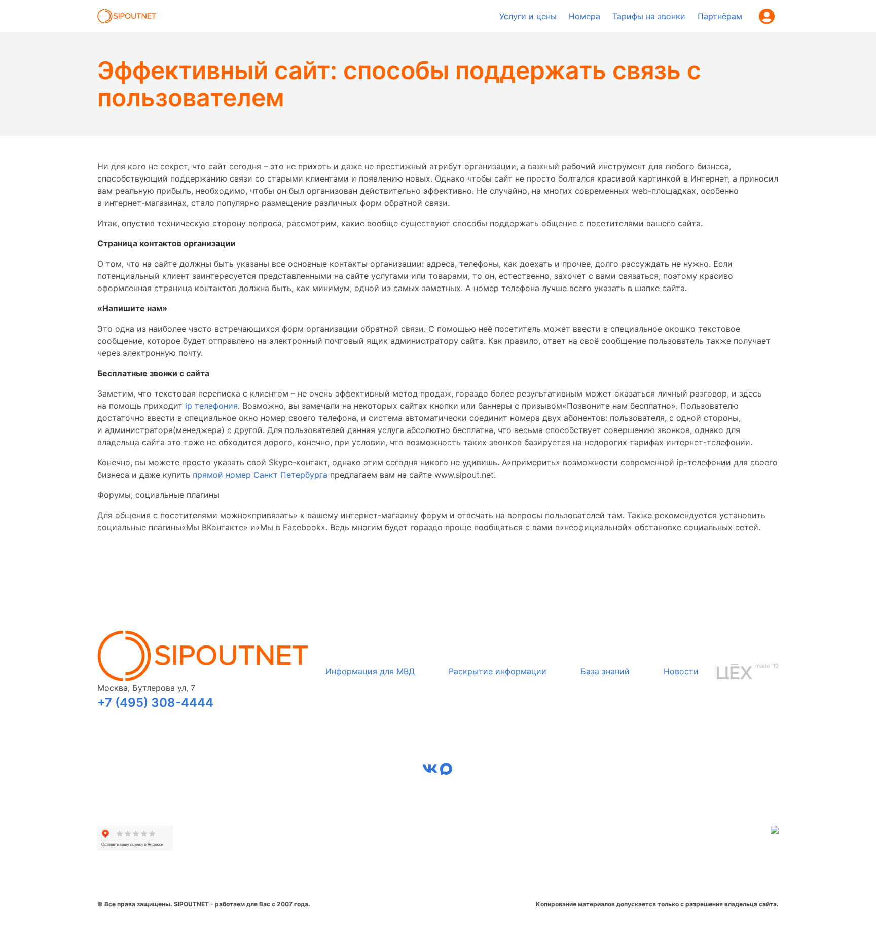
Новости (681, 671)
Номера (584, 16)
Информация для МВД (370, 671)
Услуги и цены (528, 16)
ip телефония (211, 406)
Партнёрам (720, 16)
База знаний (605, 671)
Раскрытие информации (497, 671)
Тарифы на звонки (648, 16)
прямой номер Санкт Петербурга (260, 475)
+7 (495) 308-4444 (155, 702)
